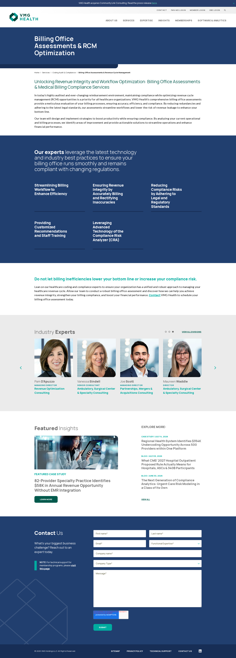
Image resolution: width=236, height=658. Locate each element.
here (154, 3)
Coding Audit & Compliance (64, 72)
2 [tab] (169, 332)
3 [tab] (173, 332)
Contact (154, 295)
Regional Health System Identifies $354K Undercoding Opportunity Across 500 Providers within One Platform (171, 445)
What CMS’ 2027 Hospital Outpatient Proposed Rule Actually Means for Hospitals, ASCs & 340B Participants (168, 464)
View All (145, 499)
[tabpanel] (53, 368)
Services (46, 72)
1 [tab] (166, 332)
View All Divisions (191, 332)
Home (36, 72)
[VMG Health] (24, 17)
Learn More (46, 499)
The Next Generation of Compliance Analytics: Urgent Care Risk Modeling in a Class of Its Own (170, 484)
